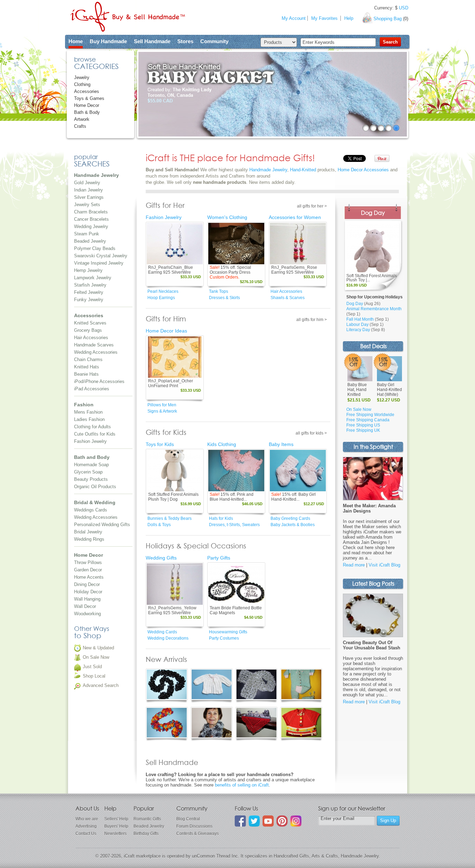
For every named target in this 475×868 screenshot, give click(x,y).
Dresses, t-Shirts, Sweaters (234, 524)
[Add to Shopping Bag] (187, 259)
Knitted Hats (86, 366)
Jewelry (81, 77)
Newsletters (115, 833)
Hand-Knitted (303, 169)
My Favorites (324, 18)
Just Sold (92, 666)
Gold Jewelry (87, 182)
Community (214, 41)
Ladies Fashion (89, 419)
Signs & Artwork (162, 411)
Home (76, 41)
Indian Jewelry (88, 190)
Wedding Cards (162, 632)
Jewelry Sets (87, 204)
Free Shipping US (363, 425)
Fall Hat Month (360, 319)
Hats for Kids (221, 518)
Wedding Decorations (167, 638)
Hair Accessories (91, 337)
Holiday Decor (88, 591)
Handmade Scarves (94, 344)
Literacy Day (358, 329)
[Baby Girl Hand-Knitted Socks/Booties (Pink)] (298, 470)
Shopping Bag (387, 18)
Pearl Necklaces (162, 291)
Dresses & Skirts (224, 297)
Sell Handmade (152, 41)
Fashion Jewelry (90, 441)
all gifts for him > (311, 319)
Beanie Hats (86, 374)
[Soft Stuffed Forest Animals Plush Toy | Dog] (175, 470)
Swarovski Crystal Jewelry (100, 255)
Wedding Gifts (161, 558)
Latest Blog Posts (373, 584)
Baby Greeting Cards (290, 518)
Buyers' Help (116, 826)
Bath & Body (87, 112)
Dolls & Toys (159, 524)
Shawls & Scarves (288, 297)
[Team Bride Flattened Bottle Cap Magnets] (236, 584)
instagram (295, 821)
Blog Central (188, 818)
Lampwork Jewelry (92, 277)
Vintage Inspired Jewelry (98, 263)
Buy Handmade (108, 41)
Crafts (80, 126)
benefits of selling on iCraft (242, 785)
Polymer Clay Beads (94, 248)
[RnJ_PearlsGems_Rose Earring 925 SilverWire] (298, 243)
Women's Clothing (227, 217)
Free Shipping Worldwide (370, 414)
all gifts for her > (312, 206)
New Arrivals (166, 660)
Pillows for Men (161, 404)
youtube (268, 821)
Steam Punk (86, 233)
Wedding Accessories (96, 352)
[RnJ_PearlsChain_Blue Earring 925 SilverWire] (175, 243)
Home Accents (89, 577)
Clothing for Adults (92, 426)
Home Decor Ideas (166, 331)
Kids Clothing (221, 444)
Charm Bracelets (91, 211)
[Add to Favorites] (197, 259)
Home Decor (86, 105)
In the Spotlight (373, 447)
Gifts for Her (165, 206)
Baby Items (281, 444)
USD (403, 7)
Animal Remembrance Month (374, 308)
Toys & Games (89, 98)
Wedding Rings (89, 539)
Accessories (86, 91)
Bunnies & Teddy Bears (169, 518)
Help (348, 18)
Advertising (86, 826)
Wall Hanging (87, 599)
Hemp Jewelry (88, 270)
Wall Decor (85, 606)
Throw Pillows (88, 562)
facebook (240, 821)
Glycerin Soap (88, 472)
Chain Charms (88, 359)
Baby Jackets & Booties (293, 524)
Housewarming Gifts (228, 632)
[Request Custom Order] (249, 259)
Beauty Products (91, 479)
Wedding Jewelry (91, 226)
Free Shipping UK (363, 430)
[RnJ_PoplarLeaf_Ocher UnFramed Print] (175, 357)
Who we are (86, 818)
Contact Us (85, 833)
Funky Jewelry (88, 299)
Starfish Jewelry (90, 285)
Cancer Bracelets (91, 219)
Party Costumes (224, 638)
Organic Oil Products (95, 486)
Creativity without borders (128, 17)
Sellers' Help (116, 818)
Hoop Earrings (161, 297)
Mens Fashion (88, 412)
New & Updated (98, 647)
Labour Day (357, 324)
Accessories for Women (295, 217)
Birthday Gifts (146, 833)
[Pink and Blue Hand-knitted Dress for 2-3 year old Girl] (236, 470)
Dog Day (373, 213)
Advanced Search (101, 685)
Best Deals (373, 347)
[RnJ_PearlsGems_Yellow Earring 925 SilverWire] (175, 584)
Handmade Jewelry (268, 169)
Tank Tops (218, 291)
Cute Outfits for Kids (94, 434)
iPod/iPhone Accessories (99, 381)
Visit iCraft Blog (384, 565)
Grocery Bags (88, 330)
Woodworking (87, 613)
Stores (185, 41)
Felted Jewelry (88, 292)
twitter (254, 821)
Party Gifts (218, 558)
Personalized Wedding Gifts (102, 524)
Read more (354, 565)
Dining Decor (87, 584)
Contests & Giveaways (197, 833)
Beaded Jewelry (90, 241)
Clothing (82, 84)
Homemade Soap (91, 464)
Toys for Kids (160, 444)
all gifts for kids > (311, 433)
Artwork (81, 119)
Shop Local (94, 676)
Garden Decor (88, 569)
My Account (294, 18)
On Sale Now (96, 657)
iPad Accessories (91, 388)
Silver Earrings (89, 197)
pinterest (282, 821)
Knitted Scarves (90, 323)
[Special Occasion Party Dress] (236, 243)
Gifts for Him (166, 319)
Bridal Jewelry (88, 531)
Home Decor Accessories (363, 169)
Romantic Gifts (147, 818)
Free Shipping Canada (367, 419)
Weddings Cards (90, 510)
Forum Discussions (194, 826)
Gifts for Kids (166, 433)
